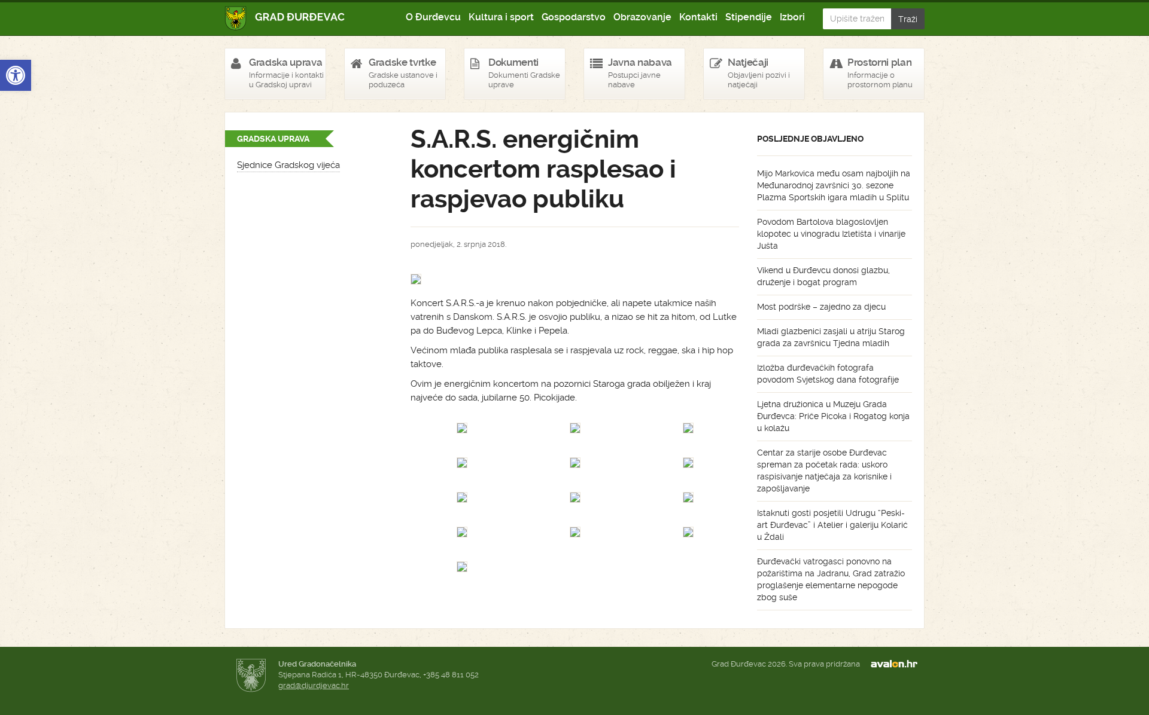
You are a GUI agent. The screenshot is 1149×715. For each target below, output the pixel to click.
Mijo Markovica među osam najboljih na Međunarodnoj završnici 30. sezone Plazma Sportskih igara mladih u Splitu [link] (833, 185)
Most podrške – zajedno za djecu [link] (821, 306)
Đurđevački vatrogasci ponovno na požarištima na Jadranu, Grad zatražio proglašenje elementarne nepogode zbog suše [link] (831, 579)
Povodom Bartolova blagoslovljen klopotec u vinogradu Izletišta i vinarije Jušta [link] (831, 233)
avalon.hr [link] (898, 664)
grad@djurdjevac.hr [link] (313, 685)
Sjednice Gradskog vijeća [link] (288, 165)
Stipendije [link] (748, 17)
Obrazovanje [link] (642, 17)
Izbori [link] (792, 17)
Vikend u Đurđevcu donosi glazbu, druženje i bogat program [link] (823, 276)
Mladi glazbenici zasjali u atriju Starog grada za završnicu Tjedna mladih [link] (831, 337)
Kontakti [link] (698, 17)
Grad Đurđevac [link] (285, 18)
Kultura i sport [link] (501, 17)
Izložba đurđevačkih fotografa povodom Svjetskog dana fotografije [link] (828, 373)
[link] (15, 75)
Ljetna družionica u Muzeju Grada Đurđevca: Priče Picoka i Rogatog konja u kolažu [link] (833, 416)
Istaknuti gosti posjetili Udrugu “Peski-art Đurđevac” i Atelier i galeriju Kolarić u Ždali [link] (832, 525)
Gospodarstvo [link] (574, 17)
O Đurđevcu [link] (433, 17)
